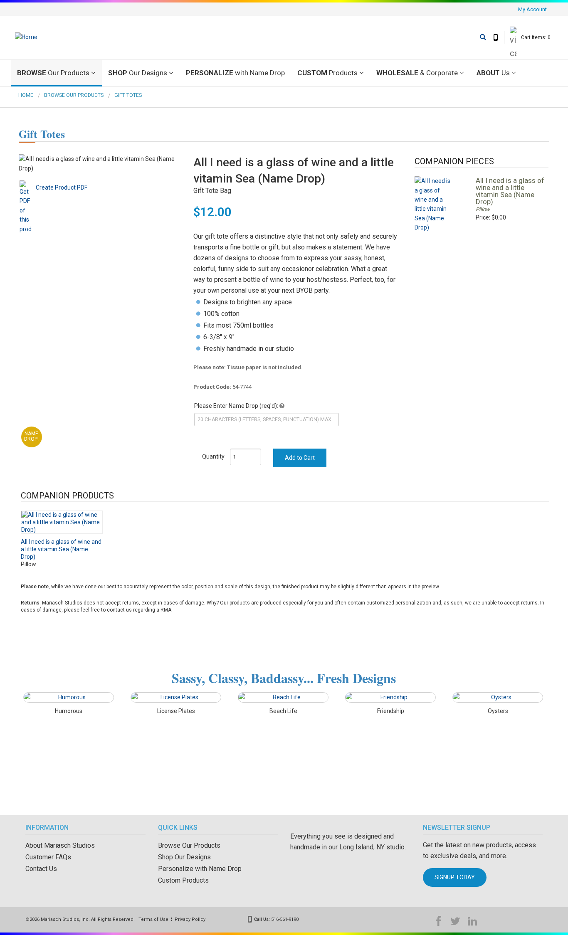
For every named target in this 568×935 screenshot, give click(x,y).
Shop (137, 73)
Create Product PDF (61, 187)
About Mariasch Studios (60, 845)
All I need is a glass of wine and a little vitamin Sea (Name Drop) (510, 191)
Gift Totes (128, 95)
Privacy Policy (190, 919)
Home (25, 95)
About (493, 73)
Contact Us (41, 869)
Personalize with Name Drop (200, 869)
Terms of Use (153, 919)
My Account (532, 9)
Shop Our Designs (184, 857)
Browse (53, 73)
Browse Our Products (74, 95)
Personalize (235, 73)
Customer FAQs (48, 857)
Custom (327, 73)
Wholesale (417, 73)
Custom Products (183, 880)
